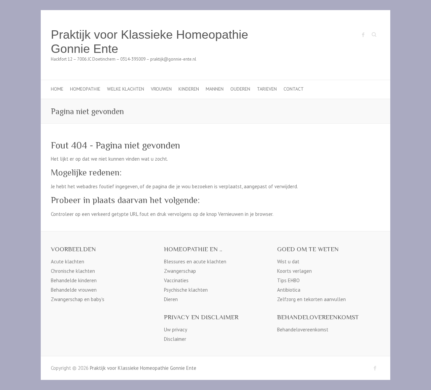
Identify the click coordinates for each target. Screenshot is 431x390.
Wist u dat (288, 261)
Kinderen (188, 89)
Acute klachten (67, 261)
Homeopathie (85, 89)
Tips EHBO (288, 280)
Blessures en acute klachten (195, 261)
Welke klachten (125, 89)
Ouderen (240, 89)
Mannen (215, 89)
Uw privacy (175, 329)
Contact (294, 89)
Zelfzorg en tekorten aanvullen (311, 299)
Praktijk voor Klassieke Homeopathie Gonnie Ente (149, 42)
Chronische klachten (73, 271)
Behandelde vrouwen (74, 290)
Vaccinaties (176, 280)
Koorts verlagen (294, 271)
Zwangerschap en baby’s (77, 299)
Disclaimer (175, 339)
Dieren (171, 299)
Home (57, 89)
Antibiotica (288, 290)
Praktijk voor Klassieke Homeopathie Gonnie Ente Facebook (363, 35)
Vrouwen (161, 89)
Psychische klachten (186, 290)
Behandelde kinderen (74, 280)
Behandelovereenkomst (302, 329)
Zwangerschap (180, 271)
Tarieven (267, 89)
